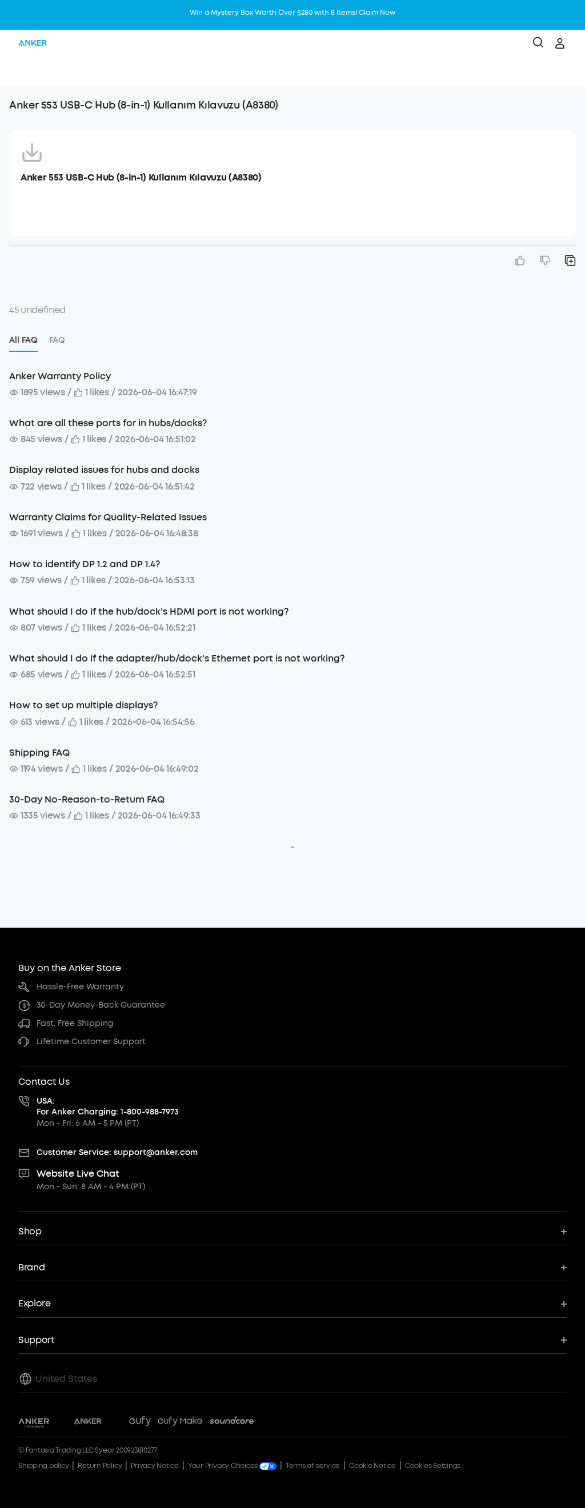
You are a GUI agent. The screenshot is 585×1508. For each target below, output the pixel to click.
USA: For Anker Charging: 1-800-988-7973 (108, 1107)
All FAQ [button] (23, 340)
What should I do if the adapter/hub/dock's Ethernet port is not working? (176, 658)
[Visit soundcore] (232, 1423)
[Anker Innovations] (34, 1423)
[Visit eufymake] (180, 1423)
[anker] (32, 43)
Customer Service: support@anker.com (117, 1152)
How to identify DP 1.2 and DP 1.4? (84, 564)
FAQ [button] (57, 340)
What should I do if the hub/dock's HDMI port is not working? (149, 611)
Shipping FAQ (39, 753)
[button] (20, 71)
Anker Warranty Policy (60, 376)
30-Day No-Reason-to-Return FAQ (87, 799)
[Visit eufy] (140, 1423)
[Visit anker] (88, 1423)
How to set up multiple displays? (83, 705)
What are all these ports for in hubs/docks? (108, 423)
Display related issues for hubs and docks (104, 470)
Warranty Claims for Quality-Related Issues (108, 517)
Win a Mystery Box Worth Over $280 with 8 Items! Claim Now (292, 12)
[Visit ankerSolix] (115, 1423)
